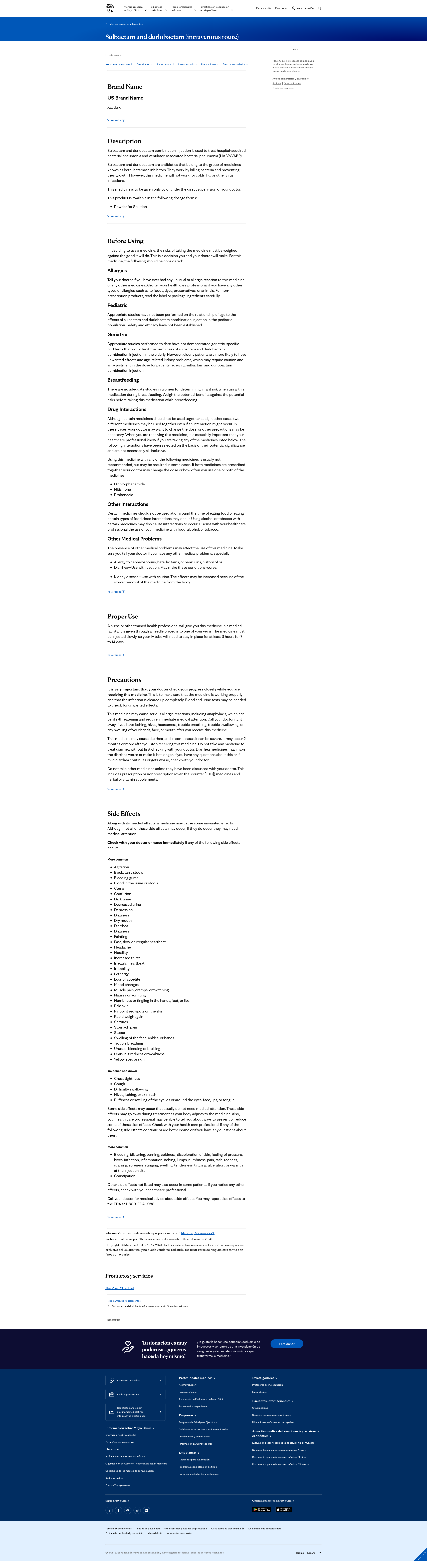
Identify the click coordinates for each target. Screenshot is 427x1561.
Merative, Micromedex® (198, 1233)
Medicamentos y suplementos (126, 24)
